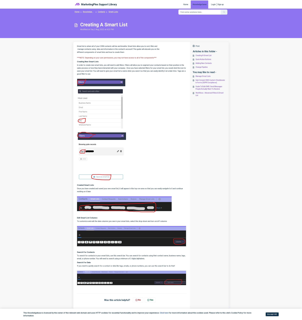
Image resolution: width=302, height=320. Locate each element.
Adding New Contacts (204, 63)
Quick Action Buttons (203, 59)
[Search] (224, 12)
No (139, 300)
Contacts (101, 12)
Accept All (272, 314)
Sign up (221, 4)
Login (213, 4)
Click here (164, 313)
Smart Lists (113, 12)
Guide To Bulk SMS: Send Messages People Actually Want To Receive (209, 88)
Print (197, 46)
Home (185, 4)
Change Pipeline (202, 67)
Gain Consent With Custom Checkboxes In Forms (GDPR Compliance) (210, 81)
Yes (151, 300)
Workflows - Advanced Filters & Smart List (210, 94)
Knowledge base (200, 4)
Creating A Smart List (204, 55)
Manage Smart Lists (203, 76)
